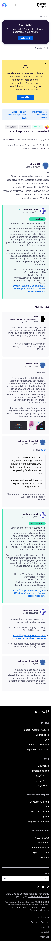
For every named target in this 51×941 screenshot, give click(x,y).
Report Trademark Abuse (36, 730)
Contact (44, 937)
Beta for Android (40, 811)
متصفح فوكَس (42, 785)
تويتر (47, 739)
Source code (42, 735)
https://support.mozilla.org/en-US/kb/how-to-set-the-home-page (28, 637)
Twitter (48, 887)
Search (16, 5)
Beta (46, 806)
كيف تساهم (25, 38)
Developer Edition (39, 802)
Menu (10, 5)
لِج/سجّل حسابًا (42, 837)
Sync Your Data (41, 852)
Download (43, 766)
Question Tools (41, 48)
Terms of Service (40, 922)
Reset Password (40, 847)
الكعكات (45, 932)
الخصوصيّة (44, 927)
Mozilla (42, 712)
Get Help (44, 857)
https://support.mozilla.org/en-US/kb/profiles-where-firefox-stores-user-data (29, 289)
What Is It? (43, 842)
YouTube (43, 887)
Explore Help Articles (38, 749)
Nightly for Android (38, 821)
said (43, 450)
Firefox (42, 16)
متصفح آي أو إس (41, 780)
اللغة (47, 873)
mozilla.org (43, 917)
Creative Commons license (39, 908)
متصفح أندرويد (42, 775)
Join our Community (38, 744)
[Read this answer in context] (19, 210)
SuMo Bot (35, 164)
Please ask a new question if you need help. (17, 115)
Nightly (45, 816)
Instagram (38, 887)
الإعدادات (32, 145)
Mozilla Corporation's (22, 894)
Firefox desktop (40, 770)
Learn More (26, 97)
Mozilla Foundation (38, 896)
